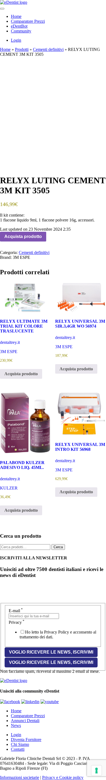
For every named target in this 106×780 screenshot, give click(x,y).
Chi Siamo (20, 744)
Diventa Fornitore (26, 739)
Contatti (17, 749)
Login (16, 40)
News (16, 725)
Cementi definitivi (48, 49)
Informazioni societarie (19, 777)
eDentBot (19, 26)
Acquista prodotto (23, 236)
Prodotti (22, 49)
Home (16, 16)
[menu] (2, 8)
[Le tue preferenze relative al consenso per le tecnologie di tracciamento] (96, 770)
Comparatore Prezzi (28, 21)
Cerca (58, 547)
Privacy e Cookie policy (62, 777)
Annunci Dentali (25, 720)
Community (21, 31)
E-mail (16, 610)
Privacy (16, 622)
